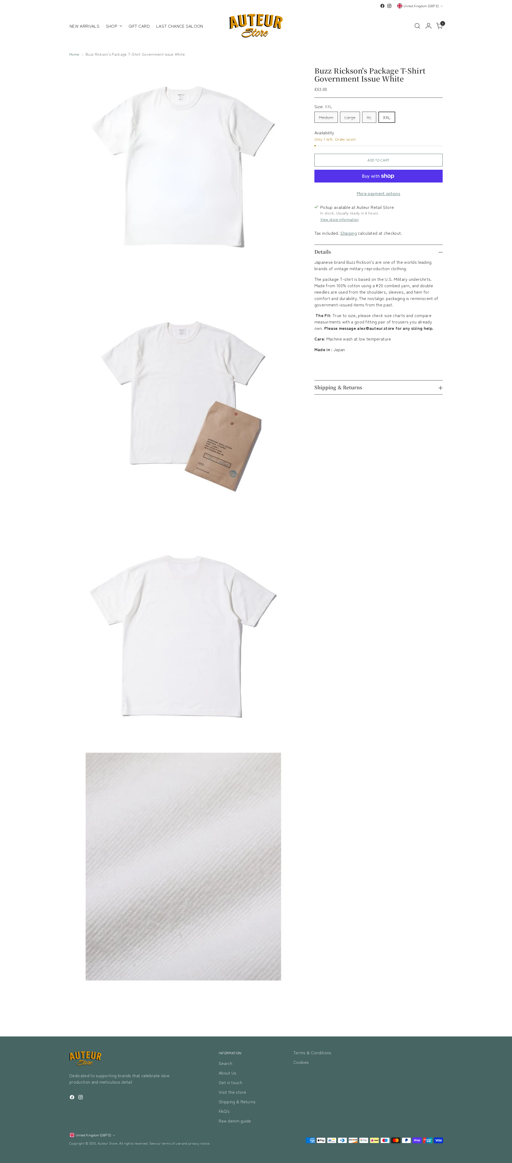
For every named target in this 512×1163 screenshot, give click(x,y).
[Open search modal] (417, 26)
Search (225, 1063)
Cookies (301, 1062)
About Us (228, 1072)
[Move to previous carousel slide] (425, 1018)
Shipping (348, 233)
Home (74, 54)
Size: (323, 106)
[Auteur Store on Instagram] (389, 5)
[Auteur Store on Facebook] (382, 5)
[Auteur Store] (256, 26)
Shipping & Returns (237, 1101)
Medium (326, 117)
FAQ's (224, 1111)
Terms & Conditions (312, 1052)
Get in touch (230, 1082)
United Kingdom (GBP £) (421, 5)
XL (369, 117)
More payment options (378, 193)
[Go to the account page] (428, 26)
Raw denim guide (235, 1120)
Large (350, 117)
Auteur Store (108, 1143)
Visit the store (232, 1092)
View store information (339, 219)
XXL (387, 117)
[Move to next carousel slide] (438, 1018)
